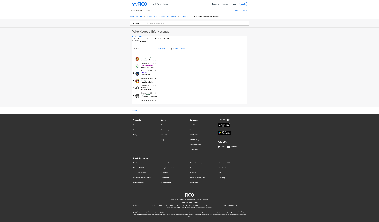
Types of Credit (152, 16)
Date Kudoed (162, 49)
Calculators (194, 183)
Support (234, 4)
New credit (165, 178)
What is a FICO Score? (140, 168)
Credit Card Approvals (168, 16)
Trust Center (194, 135)
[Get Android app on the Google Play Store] (225, 132)
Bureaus (193, 168)
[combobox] (197, 23)
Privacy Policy (194, 140)
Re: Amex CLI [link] (185, 16)
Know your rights (225, 163)
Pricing (165, 4)
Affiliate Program (195, 145)
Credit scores (137, 163)
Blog (162, 140)
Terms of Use (194, 130)
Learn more (209, 207)
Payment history (138, 183)
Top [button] (135, 110)
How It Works (156, 4)
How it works (137, 130)
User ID (175, 49)
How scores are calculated (142, 178)
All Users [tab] (135, 41)
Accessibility (194, 149)
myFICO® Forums (150, 11)
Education (215, 4)
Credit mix (164, 173)
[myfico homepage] (139, 4)
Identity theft (223, 168)
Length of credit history (169, 168)
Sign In (244, 10)
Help (236, 10)
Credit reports (166, 183)
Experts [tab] (143, 42)
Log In (243, 4)
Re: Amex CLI (137, 37)
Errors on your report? (197, 178)
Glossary (222, 178)
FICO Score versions (139, 173)
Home (135, 125)
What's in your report (197, 163)
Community (225, 4)
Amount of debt (166, 163)
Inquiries (193, 173)
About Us (193, 125)
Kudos (183, 49)
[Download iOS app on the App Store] (224, 125)
